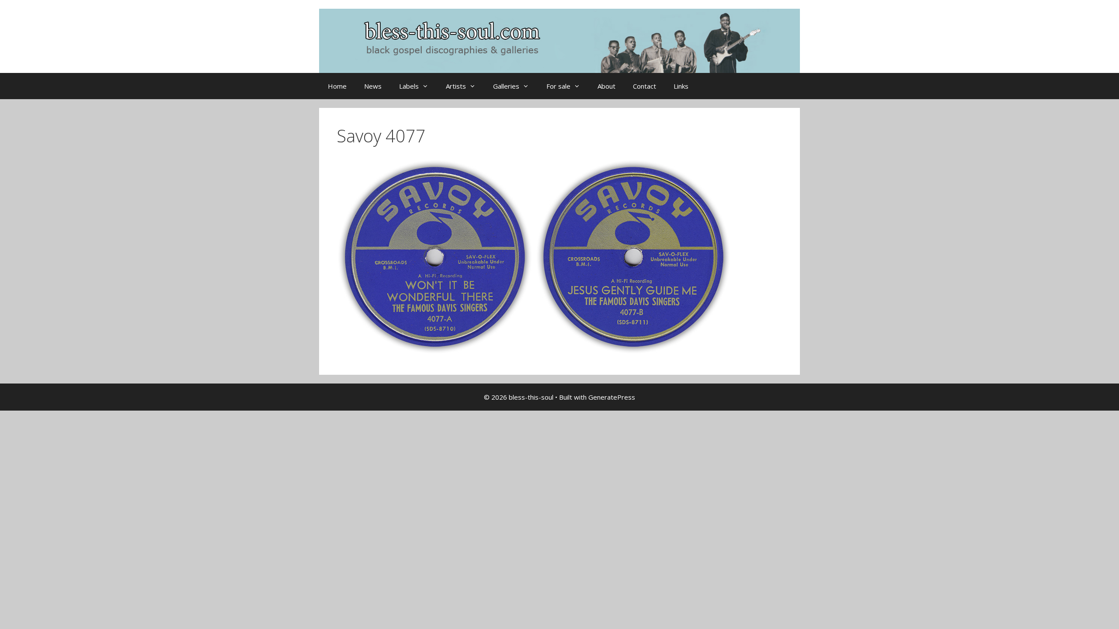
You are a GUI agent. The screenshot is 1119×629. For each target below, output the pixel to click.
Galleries (506, 86)
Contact (644, 86)
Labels (409, 86)
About (606, 86)
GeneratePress (611, 397)
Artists (456, 86)
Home (337, 86)
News (373, 86)
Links (681, 86)
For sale (558, 86)
